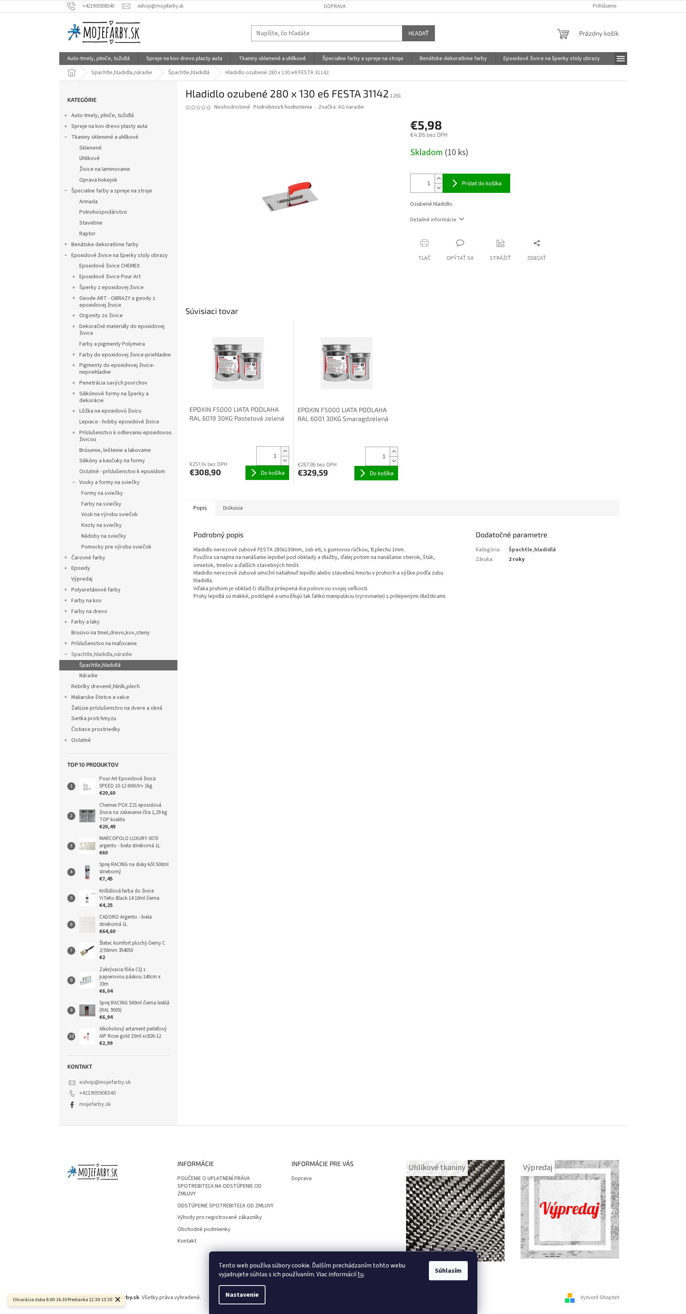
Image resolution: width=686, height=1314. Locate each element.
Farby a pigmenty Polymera (112, 344)
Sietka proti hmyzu (93, 719)
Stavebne (91, 223)
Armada (88, 202)
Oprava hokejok (98, 180)
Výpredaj (82, 579)
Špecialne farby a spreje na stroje (111, 191)
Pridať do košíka (482, 183)
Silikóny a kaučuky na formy (112, 461)
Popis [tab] (200, 508)
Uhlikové (89, 158)
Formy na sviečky (102, 493)
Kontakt (186, 1241)
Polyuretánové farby (96, 590)
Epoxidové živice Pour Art (110, 277)
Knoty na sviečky (101, 525)
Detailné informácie (433, 220)
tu (361, 1274)
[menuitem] (98, 58)
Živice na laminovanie (104, 169)
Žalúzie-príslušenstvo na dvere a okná (116, 708)
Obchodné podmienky (204, 1229)
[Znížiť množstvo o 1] (439, 187)
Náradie (88, 676)
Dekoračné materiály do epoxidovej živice (122, 329)
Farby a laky (85, 622)
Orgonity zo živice (101, 316)
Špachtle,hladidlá (100, 665)
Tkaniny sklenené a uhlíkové (105, 137)
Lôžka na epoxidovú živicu (110, 411)
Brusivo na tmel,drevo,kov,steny (110, 633)
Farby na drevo (89, 611)
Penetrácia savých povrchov (113, 383)
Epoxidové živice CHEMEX (109, 266)
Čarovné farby (88, 558)
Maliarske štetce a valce (100, 697)
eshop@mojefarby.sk (105, 1082)
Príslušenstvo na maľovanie (104, 644)
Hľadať (418, 33)
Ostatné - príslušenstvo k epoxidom (122, 472)
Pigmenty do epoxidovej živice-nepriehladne (117, 368)
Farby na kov (86, 601)
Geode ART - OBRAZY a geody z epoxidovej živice (117, 301)
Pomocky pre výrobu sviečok (116, 547)
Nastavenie (242, 1294)
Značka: (341, 107)
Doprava (335, 6)
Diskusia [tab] (233, 508)
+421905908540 (97, 1093)
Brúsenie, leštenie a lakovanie (115, 450)
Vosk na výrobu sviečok (109, 514)
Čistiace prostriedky (95, 729)
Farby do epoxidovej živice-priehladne (125, 355)
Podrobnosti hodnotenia (282, 107)
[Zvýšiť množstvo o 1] (439, 178)
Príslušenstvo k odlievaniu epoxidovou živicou (125, 436)
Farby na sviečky (101, 504)
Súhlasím (448, 1270)
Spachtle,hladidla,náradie (101, 654)
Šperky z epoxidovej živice (111, 287)
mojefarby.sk (95, 1104)
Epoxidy (80, 568)
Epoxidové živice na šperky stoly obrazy (119, 255)
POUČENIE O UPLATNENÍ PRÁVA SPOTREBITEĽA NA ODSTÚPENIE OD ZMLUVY (219, 1186)
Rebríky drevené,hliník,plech (105, 686)
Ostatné (81, 740)
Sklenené (90, 148)
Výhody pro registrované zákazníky (219, 1217)
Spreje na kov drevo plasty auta (109, 126)
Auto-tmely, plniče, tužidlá (102, 115)
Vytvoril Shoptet (599, 1298)
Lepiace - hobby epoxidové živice (119, 422)
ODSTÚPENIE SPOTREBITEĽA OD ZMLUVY (225, 1206)
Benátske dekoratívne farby (105, 245)
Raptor (87, 234)
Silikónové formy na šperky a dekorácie (114, 397)
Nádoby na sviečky (103, 536)
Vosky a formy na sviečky (109, 482)
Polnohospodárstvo (103, 212)
